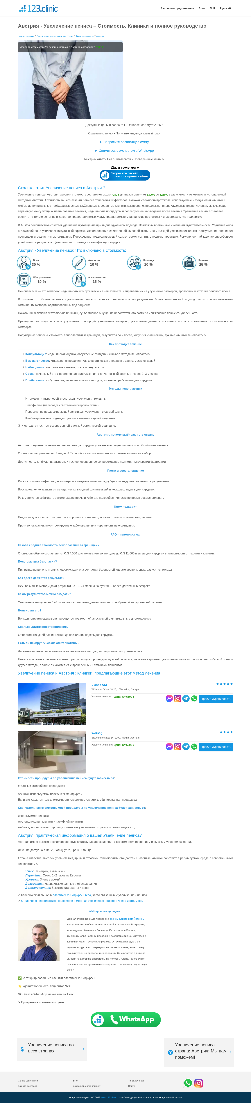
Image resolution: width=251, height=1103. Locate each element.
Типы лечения (136, 1080)
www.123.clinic (108, 1097)
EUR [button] (212, 8)
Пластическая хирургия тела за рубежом (55, 36)
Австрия (100, 36)
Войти (131, 1086)
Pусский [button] (225, 8)
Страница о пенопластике (39, 900)
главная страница (26, 36)
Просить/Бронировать (216, 698)
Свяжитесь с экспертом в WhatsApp (126, 150)
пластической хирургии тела (72, 895)
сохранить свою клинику (87, 1086)
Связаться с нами (28, 1080)
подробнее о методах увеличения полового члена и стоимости (101, 900)
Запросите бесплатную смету (126, 142)
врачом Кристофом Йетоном (127, 918)
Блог (201, 8)
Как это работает (27, 1086)
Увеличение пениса (85, 36)
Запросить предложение (177, 8)
